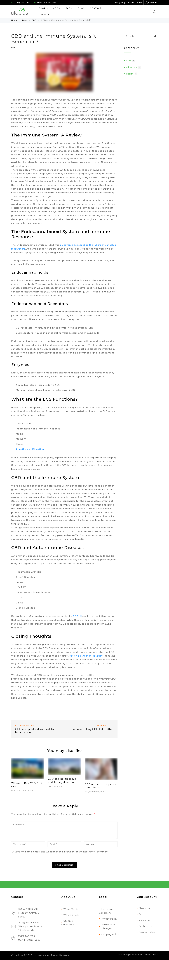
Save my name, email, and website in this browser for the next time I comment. (62, 851)
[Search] (155, 36)
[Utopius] (19, 12)
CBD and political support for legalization (36, 722)
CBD (55, 8)
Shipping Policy (110, 934)
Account (153, 2)
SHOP (42, 8)
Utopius (41, 955)
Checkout (144, 908)
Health (30, 791)
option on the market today (85, 656)
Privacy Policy (109, 919)
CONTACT (95, 8)
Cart (141, 914)
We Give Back (71, 915)
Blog (24, 20)
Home (14, 20)
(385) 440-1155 (22, 2)
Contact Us (145, 926)
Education (21, 791)
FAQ (68, 8)
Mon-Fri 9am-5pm (46, 2)
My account (145, 920)
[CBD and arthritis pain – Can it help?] (101, 769)
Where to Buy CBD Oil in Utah (100, 722)
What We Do (70, 909)
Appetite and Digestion (30, 449)
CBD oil (77, 616)
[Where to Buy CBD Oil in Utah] (27, 768)
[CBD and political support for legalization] (64, 766)
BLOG (81, 8)
